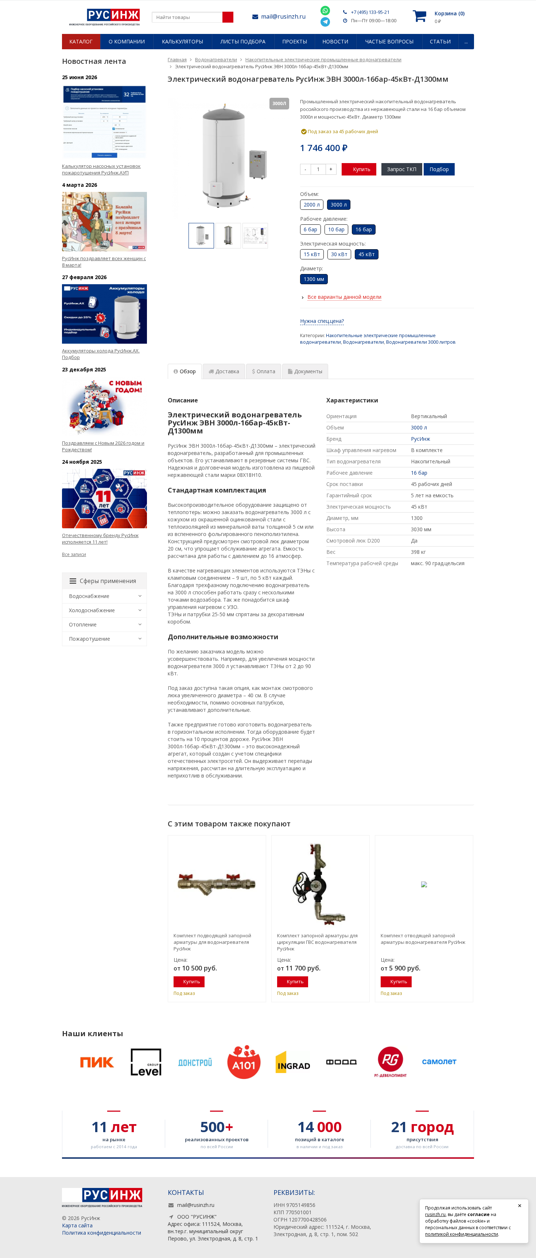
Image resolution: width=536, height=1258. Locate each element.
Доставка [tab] (227, 371)
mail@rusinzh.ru (283, 16)
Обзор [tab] (188, 371)
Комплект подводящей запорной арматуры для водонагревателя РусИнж (212, 942)
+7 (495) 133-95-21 (370, 12)
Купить (361, 169)
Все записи (74, 554)
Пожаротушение (89, 638)
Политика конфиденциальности (101, 1232)
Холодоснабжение (92, 610)
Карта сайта (77, 1225)
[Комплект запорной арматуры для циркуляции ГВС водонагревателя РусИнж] (320, 884)
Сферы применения (108, 581)
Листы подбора (243, 41)
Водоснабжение (89, 596)
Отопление (83, 624)
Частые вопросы (389, 41)
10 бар (336, 229)
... (466, 41)
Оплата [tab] (266, 371)
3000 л (419, 427)
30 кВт (339, 254)
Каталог (81, 41)
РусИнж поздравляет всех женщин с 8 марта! (104, 261)
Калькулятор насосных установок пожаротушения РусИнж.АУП (101, 169)
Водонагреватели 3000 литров (421, 342)
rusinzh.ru (435, 1214)
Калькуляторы (182, 41)
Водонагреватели (363, 342)
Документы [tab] (308, 371)
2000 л (312, 204)
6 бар (310, 229)
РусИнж (420, 438)
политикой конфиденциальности (461, 1234)
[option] (201, 235)
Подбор (439, 169)
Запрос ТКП (401, 169)
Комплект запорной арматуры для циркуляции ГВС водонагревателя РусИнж (317, 942)
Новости (335, 41)
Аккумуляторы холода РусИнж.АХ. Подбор (101, 353)
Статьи (440, 41)
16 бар (419, 472)
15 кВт (312, 254)
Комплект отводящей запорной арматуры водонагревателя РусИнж (423, 938)
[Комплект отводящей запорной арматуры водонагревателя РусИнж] (424, 884)
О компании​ (127, 41)
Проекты (294, 41)
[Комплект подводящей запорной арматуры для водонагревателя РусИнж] (217, 884)
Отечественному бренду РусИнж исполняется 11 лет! (100, 538)
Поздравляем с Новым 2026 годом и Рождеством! (103, 446)
